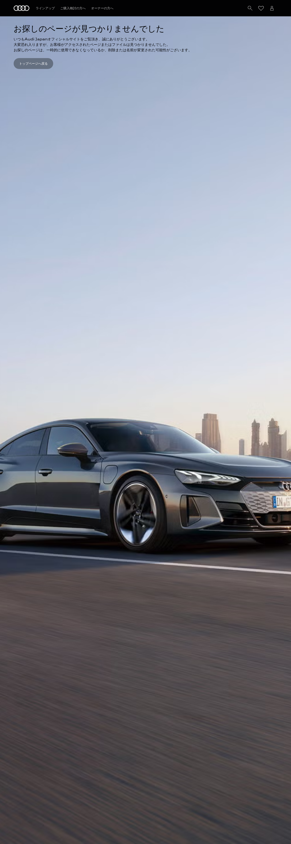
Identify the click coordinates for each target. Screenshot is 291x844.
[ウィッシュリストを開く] (261, 8)
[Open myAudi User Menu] (271, 8)
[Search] (250, 8)
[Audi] (21, 8)
